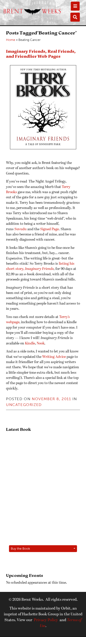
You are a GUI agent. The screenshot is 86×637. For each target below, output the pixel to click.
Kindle (30, 343)
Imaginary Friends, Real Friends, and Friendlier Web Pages (41, 53)
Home (10, 40)
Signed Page (49, 229)
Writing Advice (54, 357)
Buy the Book (20, 548)
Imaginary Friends (39, 269)
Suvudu (20, 229)
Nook (40, 343)
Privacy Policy (46, 620)
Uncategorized (24, 404)
